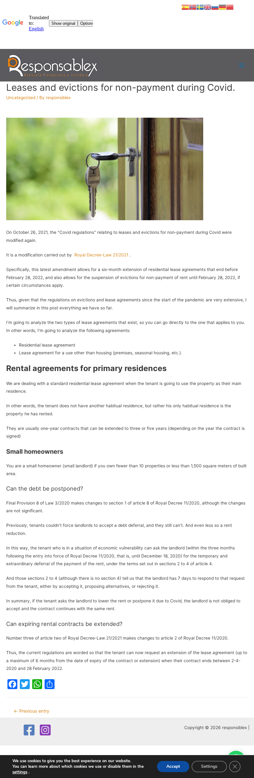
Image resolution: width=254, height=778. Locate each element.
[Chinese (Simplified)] (230, 6)
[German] (222, 6)
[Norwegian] (192, 6)
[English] (207, 6)
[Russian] (215, 6)
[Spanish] (185, 6)
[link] (19, 772)
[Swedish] (200, 6)
